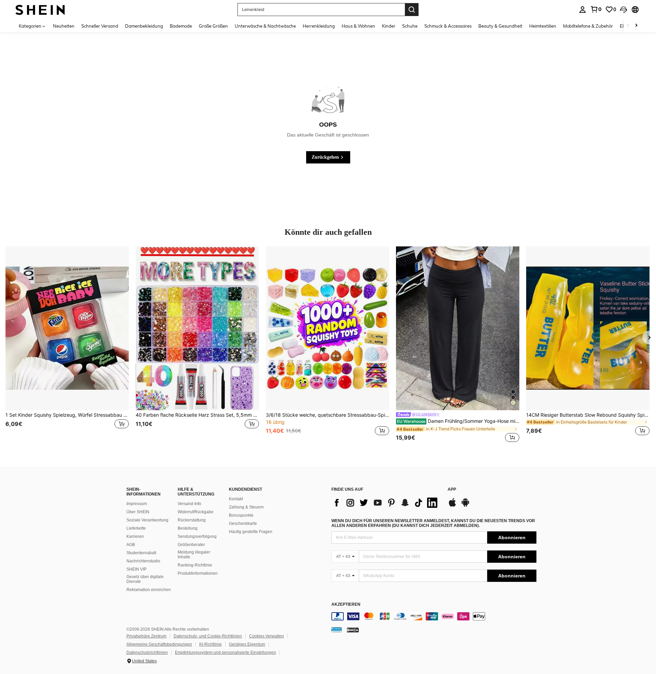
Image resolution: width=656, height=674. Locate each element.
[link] (596, 9)
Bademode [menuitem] (181, 26)
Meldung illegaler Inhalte (194, 554)
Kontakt (236, 499)
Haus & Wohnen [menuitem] (358, 26)
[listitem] (67, 345)
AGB (130, 544)
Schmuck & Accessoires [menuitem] (448, 26)
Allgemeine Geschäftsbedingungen (159, 644)
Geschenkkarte (243, 523)
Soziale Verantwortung (147, 520)
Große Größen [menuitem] (213, 26)
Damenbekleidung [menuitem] (144, 26)
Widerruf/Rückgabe (196, 512)
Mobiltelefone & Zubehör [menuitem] (588, 26)
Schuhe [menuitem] (410, 26)
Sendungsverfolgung (197, 536)
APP (452, 489)
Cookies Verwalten (266, 636)
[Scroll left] (628, 25)
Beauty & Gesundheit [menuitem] (500, 26)
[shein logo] (40, 9)
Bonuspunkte (241, 515)
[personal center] (582, 9)
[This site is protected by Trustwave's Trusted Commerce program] (336, 629)
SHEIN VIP (136, 569)
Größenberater (191, 544)
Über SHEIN (137, 512)
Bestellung (187, 528)
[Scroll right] (636, 25)
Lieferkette (136, 528)
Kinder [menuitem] (388, 26)
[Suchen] (412, 9)
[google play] (465, 505)
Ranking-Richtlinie (195, 565)
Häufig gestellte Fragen (250, 531)
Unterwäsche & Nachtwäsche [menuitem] (265, 26)
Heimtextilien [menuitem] (542, 26)
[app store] (452, 505)
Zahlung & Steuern (246, 507)
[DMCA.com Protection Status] (353, 629)
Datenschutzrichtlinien (147, 652)
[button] (623, 9)
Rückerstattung (192, 520)
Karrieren (135, 536)
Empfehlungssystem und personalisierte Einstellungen (225, 652)
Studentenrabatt (141, 552)
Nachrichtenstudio (143, 561)
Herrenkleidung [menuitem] (319, 26)
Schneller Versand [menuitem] (99, 26)
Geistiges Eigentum (247, 644)
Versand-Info (189, 503)
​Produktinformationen (198, 573)
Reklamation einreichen (148, 589)
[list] (386, 503)
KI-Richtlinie (210, 644)
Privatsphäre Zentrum (146, 636)
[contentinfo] (433, 616)
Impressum (136, 503)
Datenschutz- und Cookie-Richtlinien (208, 636)
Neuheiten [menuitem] (63, 26)
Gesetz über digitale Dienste (145, 579)
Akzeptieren (345, 604)
